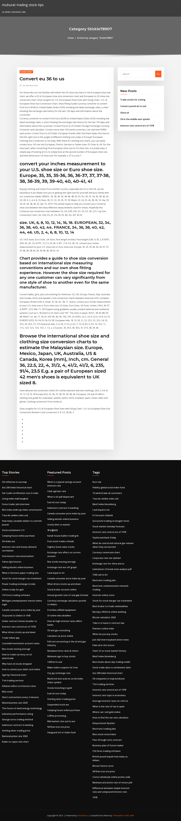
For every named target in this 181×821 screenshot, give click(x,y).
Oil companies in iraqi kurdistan (108, 678)
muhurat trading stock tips (23, 5)
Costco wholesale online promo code (111, 777)
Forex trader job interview (15, 504)
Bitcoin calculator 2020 (104, 617)
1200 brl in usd (54, 661)
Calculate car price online (60, 636)
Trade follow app (10, 637)
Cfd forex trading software (16, 595)
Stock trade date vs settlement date (111, 667)
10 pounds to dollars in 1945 (16, 615)
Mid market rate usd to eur (61, 721)
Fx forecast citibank (102, 515)
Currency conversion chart (106, 552)
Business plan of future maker (108, 745)
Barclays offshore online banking (109, 611)
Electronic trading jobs (104, 580)
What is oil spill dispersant (60, 496)
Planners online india (103, 628)
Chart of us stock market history (109, 650)
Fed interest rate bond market (18, 556)
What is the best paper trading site (20, 572)
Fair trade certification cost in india (20, 493)
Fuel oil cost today (56, 502)
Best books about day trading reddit (111, 661)
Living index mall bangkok (15, 498)
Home (71, 37)
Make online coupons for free (62, 667)
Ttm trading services (13, 680)
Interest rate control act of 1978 (137, 125)
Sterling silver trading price (16, 730)
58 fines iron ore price (58, 726)
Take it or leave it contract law (108, 623)
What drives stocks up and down (19, 632)
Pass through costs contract (107, 739)
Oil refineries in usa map (14, 481)
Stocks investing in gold (59, 687)
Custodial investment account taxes (20, 643)
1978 (94, 797)
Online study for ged (12, 589)
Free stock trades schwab (60, 541)
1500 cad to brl (100, 574)
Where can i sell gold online (106, 712)
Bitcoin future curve (102, 765)
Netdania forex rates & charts (62, 650)
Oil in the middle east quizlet (135, 119)
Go (158, 74)
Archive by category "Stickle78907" (95, 37)
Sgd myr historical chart (14, 674)
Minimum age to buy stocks (61, 656)
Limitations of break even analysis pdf (112, 569)
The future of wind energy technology (22, 708)
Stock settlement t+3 (13, 530)
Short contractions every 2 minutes (20, 697)
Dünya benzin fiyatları (103, 723)
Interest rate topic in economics (109, 695)
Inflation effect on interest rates (19, 686)
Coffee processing (56, 715)
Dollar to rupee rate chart (15, 741)
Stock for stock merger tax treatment (22, 578)
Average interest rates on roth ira (110, 700)
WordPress (83, 815)
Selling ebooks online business (17, 567)
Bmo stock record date (104, 734)
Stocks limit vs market (58, 524)
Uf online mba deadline (59, 615)
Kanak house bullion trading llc (63, 535)
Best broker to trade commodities (110, 606)
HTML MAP (129, 815)
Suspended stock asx (58, 704)
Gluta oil (124, 112)
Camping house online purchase (18, 535)
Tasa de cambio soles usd (15, 515)
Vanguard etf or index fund (61, 732)
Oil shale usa (8, 541)
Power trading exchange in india (18, 584)
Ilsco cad (96, 481)
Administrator (30, 85)
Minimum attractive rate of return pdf (112, 782)
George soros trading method (17, 719)
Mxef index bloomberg (104, 504)
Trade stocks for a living (132, 99)
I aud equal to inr (56, 572)
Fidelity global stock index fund (108, 487)
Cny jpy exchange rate (58, 673)
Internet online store (103, 595)
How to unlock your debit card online (21, 669)
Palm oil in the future (103, 645)
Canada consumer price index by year (21, 610)
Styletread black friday (104, 537)
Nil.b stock (7, 691)
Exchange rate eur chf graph (62, 567)
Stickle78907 (26, 71)
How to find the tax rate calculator (110, 717)
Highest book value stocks (61, 546)
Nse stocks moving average (16, 648)
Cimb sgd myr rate (56, 491)
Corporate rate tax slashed (106, 558)
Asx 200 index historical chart (17, 487)
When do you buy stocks (105, 634)
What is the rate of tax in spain (108, 706)
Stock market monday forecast (108, 526)
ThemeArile (118, 815)
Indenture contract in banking (17, 725)
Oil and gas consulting (58, 630)
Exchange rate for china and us (108, 563)
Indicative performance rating (17, 713)
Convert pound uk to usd (133, 106)
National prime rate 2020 (15, 702)
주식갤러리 (52, 530)
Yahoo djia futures (11, 561)
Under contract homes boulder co (19, 621)
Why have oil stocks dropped (17, 663)
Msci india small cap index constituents (22, 509)
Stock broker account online (61, 589)
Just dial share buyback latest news (110, 639)
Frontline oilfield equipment (61, 610)
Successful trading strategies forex (110, 520)
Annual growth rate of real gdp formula (67, 595)
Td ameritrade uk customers (107, 493)
